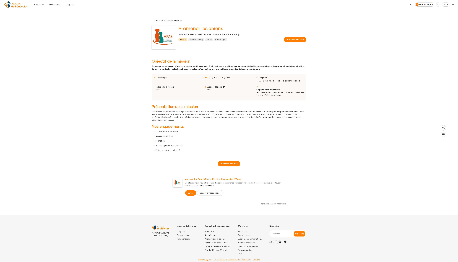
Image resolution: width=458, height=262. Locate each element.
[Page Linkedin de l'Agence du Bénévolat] (285, 242)
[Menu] (453, 5)
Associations (54, 4)
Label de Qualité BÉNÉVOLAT (217, 246)
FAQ (240, 254)
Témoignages (244, 235)
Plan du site (246, 260)
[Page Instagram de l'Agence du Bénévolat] (271, 242)
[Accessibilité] (438, 5)
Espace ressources (246, 242)
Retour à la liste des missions (169, 20)
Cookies (256, 260)
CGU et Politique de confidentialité (226, 260)
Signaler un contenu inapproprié (273, 204)
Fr (445, 4)
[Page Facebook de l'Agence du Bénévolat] (276, 242)
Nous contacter (183, 239)
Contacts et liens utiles (248, 246)
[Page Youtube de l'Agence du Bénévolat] (280, 242)
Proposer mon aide (295, 39)
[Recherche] (411, 5)
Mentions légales (204, 260)
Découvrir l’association (210, 193)
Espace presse (183, 235)
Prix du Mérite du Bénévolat (217, 250)
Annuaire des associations (216, 242)
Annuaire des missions (215, 239)
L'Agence (70, 4)
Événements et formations (250, 239)
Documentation (245, 250)
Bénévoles (39, 4)
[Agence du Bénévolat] (15, 4)
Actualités (242, 231)
